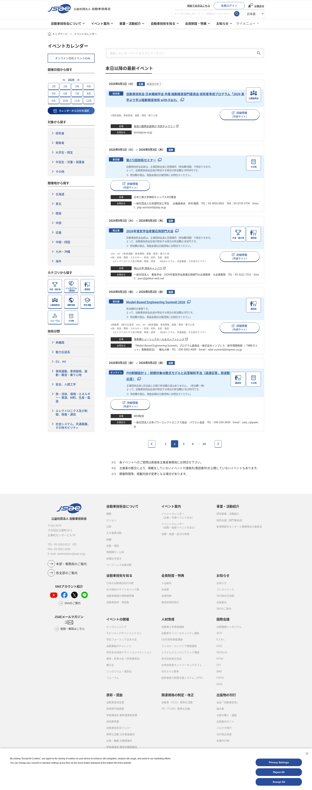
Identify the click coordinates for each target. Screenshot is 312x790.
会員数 (165, 589)
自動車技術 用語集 (117, 602)
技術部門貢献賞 (115, 708)
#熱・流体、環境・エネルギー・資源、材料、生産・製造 (140, 257)
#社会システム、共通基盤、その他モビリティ (183, 261)
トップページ (60, 34)
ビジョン (111, 520)
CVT (218, 665)
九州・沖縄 (63, 251)
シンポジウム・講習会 (119, 671)
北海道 (60, 194)
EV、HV (61, 361)
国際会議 (222, 619)
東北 (58, 203)
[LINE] (84, 595)
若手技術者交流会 (171, 658)
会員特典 (166, 595)
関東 (58, 213)
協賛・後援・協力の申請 (175, 534)
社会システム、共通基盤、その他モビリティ (73, 426)
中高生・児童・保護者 (70, 162)
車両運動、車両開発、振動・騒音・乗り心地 (71, 373)
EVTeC (220, 658)
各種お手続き (114, 558)
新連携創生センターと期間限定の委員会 (239, 526)
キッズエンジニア (116, 626)
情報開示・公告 (115, 552)
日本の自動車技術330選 (119, 583)
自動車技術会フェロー (119, 727)
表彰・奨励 (114, 694)
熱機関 (60, 342)
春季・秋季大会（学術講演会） (124, 658)
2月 (65, 86)
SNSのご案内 (223, 608)
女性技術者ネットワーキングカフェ (181, 665)
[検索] (236, 13)
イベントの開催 (117, 619)
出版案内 (221, 602)
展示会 (110, 665)
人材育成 (167, 619)
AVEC (219, 646)
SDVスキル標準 (170, 671)
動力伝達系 (63, 352)
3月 (77, 86)
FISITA (220, 677)
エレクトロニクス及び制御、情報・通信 (71, 412)
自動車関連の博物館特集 (120, 595)
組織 (108, 539)
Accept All (279, 781)
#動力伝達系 (127, 324)
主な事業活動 (114, 533)
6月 (65, 93)
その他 (60, 171)
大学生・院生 (64, 152)
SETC (219, 633)
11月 (77, 100)
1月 (54, 86)
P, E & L (220, 639)
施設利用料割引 (170, 602)
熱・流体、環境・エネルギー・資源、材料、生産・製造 (73, 397)
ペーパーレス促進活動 (119, 565)
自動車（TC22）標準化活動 (177, 702)
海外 (58, 261)
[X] (74, 595)
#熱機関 (115, 324)
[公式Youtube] (53, 595)
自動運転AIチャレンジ (118, 646)
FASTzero (221, 652)
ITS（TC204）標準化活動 (175, 708)
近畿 (58, 232)
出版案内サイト (225, 721)
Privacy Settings (279, 762)
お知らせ (221, 583)
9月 (54, 100)
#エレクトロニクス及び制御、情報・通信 (135, 261)
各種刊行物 (222, 740)
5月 (54, 93)
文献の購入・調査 (226, 715)
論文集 (220, 708)
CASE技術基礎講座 (172, 639)
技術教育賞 (112, 721)
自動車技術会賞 (115, 702)
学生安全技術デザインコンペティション (129, 652)
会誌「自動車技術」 (227, 702)
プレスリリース (225, 589)
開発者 (60, 143)
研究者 (60, 133)
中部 (58, 223)
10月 (65, 100)
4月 (89, 86)
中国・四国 (63, 242)
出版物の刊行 (226, 694)
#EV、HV (115, 253)
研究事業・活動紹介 (227, 513)
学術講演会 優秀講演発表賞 (121, 715)
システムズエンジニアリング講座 (180, 652)
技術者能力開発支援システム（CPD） (182, 677)
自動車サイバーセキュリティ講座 (180, 633)
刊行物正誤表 (224, 734)
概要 (108, 513)
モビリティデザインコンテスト (124, 633)
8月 (89, 93)
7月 (77, 93)
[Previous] (151, 443)
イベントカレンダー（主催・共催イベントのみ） (177, 515)
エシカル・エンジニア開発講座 (179, 646)
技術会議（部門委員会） (230, 520)
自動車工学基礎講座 (172, 626)
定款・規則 (112, 545)
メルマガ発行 (224, 727)
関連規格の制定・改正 (177, 694)
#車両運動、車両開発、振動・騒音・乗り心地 (134, 115)
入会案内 (166, 583)
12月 (89, 100)
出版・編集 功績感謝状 (119, 740)
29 (204, 444)
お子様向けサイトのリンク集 (122, 589)
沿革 (108, 526)
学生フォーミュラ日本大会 (121, 639)
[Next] (218, 443)
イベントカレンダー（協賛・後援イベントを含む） (179, 525)
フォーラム (112, 677)
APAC (219, 684)
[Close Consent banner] (307, 753)
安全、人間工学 (66, 384)
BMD (219, 671)
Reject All (279, 772)
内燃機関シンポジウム (229, 626)
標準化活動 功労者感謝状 (120, 734)
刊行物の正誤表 (225, 595)
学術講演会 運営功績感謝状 (121, 747)
